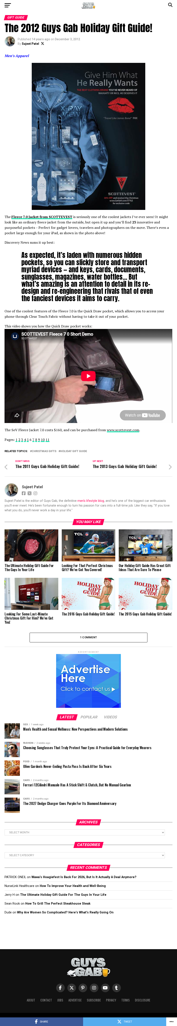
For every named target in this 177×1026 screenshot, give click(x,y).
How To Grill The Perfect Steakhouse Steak (57, 903)
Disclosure (142, 1000)
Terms (125, 1000)
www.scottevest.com (123, 430)
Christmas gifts (44, 451)
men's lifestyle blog (90, 501)
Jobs (60, 1000)
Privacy (111, 1000)
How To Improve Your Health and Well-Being (73, 886)
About (31, 1000)
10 (43, 439)
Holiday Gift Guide (73, 451)
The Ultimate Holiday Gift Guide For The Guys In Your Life (63, 895)
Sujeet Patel (30, 43)
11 (47, 439)
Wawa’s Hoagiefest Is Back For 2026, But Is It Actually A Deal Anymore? (84, 877)
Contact (46, 1000)
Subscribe (94, 1000)
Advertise (75, 1000)
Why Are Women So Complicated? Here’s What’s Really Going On (65, 912)
